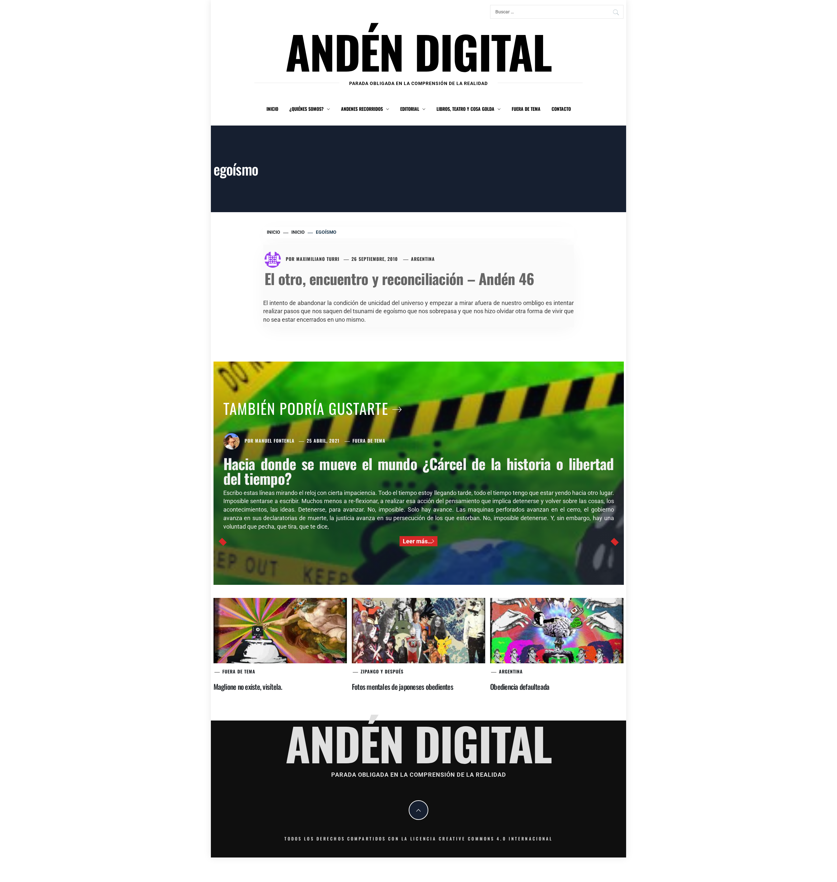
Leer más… (417, 541)
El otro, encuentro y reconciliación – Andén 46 (399, 278)
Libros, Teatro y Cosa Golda (465, 108)
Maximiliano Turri (317, 258)
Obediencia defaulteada (519, 686)
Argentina (423, 258)
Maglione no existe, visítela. (248, 686)
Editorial (409, 108)
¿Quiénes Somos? (306, 108)
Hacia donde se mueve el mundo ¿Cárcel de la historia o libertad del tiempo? (418, 470)
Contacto (561, 108)
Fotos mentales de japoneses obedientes (402, 686)
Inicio (272, 108)
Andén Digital (418, 51)
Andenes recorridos (362, 108)
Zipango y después (382, 671)
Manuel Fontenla (275, 440)
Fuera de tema (526, 108)
